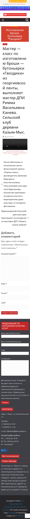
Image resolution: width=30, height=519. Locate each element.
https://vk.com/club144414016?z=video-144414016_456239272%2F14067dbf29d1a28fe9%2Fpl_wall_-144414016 (15, 152)
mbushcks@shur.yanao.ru (16, 431)
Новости (5, 44)
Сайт (3, 302)
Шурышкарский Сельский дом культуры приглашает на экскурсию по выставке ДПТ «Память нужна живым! (13, 218)
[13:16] (3, 136)
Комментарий (8, 254)
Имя (4, 283)
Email (4, 293)
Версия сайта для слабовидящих (16, 14)
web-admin (10, 137)
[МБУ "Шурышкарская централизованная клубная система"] (15, 7)
